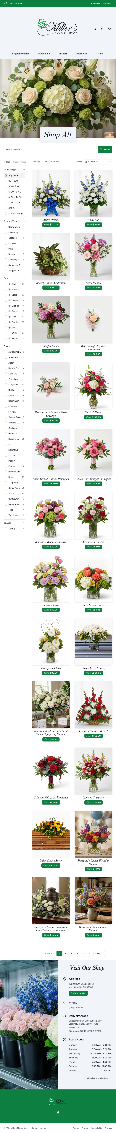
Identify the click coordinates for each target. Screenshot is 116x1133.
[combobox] (98, 162)
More (100, 53)
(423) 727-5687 (14, 3)
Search (107, 149)
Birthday (63, 53)
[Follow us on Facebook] (58, 1112)
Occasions (81, 53)
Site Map (108, 1128)
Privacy (85, 1128)
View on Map (79, 993)
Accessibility (96, 1128)
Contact (107, 3)
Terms (76, 1128)
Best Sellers (44, 53)
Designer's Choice (20, 53)
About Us (95, 3)
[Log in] (102, 29)
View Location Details (97, 1078)
